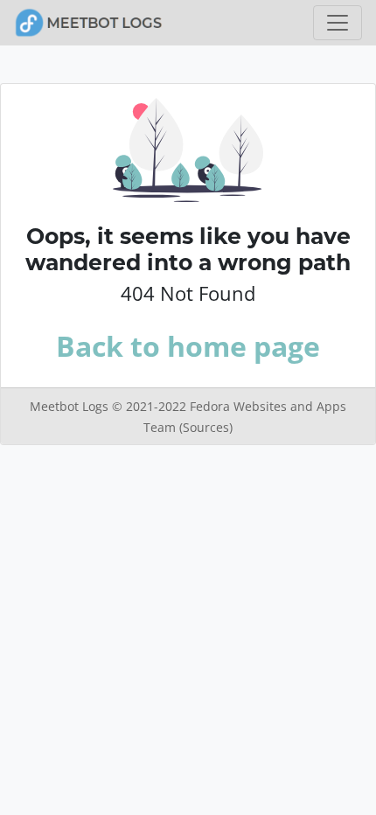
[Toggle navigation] (337, 22)
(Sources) (206, 427)
